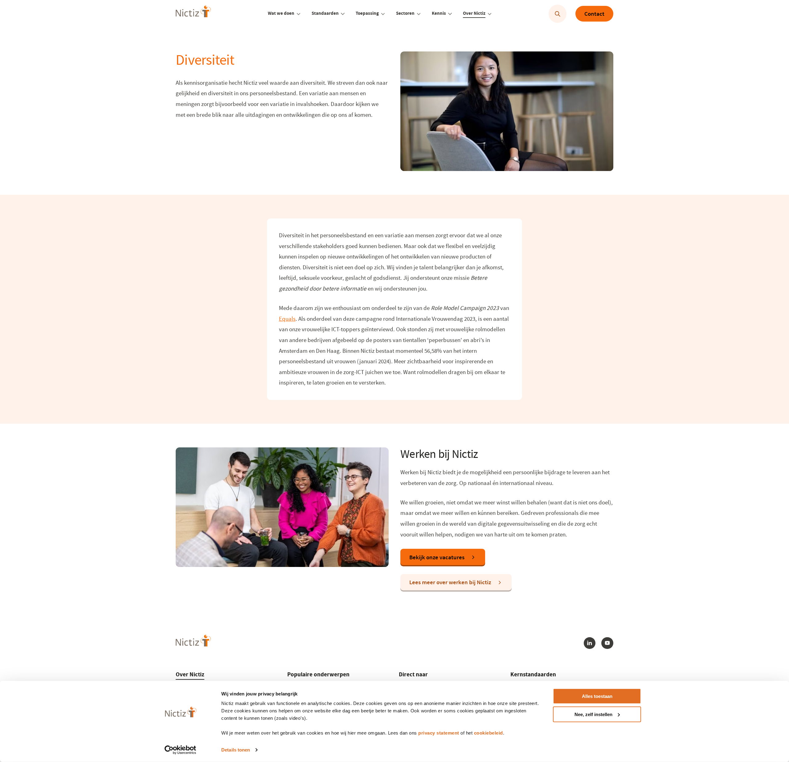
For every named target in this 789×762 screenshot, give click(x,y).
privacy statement (438, 733)
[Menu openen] (298, 14)
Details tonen (235, 749)
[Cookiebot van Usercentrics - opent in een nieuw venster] (180, 750)
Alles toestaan (597, 696)
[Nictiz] (193, 13)
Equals (287, 319)
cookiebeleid (488, 733)
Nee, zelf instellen (593, 714)
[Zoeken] (558, 14)
